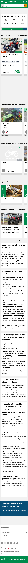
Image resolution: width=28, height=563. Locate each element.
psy (5, 353)
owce (2, 353)
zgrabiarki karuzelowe (8, 282)
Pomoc (4, 548)
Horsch (15, 394)
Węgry (21, 419)
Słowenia (3, 421)
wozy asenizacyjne (11, 306)
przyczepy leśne (10, 288)
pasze (7, 348)
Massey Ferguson (22, 391)
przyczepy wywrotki (13, 293)
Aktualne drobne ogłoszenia (8, 143)
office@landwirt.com (6, 495)
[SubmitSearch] (25, 5)
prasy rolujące (6, 284)
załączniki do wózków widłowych (16, 320)
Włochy (17, 419)
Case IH (3, 391)
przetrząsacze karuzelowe (20, 282)
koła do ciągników (17, 300)
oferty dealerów (5, 29)
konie (23, 351)
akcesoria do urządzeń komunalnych (17, 365)
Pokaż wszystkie (22, 35)
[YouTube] (2, 543)
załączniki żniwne (12, 311)
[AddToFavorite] (20, 40)
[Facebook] (8, 543)
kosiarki (22, 281)
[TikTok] (11, 543)
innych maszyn (6, 367)
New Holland (9, 279)
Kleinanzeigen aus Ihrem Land (9, 104)
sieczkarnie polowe (20, 311)
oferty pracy (8, 355)
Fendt (4, 279)
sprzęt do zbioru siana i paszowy (13, 346)
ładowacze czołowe (13, 316)
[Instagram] (5, 543)
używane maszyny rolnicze (12, 254)
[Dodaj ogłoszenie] (22, 2)
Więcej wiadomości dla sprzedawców (18, 241)
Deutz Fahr (10, 392)
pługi (11, 291)
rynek (18, 260)
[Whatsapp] (14, 543)
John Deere (21, 277)
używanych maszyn (19, 385)
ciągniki (3, 346)
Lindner (22, 389)
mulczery (14, 297)
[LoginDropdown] (26, 2)
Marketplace (19, 29)
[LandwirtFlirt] (17, 543)
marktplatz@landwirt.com (17, 561)
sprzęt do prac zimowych (18, 315)
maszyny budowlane (20, 345)
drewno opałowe (14, 348)
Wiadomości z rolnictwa (7, 209)
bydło (20, 351)
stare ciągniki (19, 279)
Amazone (9, 394)
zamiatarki (9, 315)
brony (16, 290)
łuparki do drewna (19, 288)
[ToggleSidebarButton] (2, 2)
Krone (17, 392)
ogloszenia (13, 29)
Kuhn (14, 392)
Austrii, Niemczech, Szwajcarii (8, 419)
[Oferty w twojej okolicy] (2, 5)
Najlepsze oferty (5, 35)
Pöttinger (22, 392)
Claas (14, 279)
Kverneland (4, 394)
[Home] (10, 2)
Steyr (10, 389)
